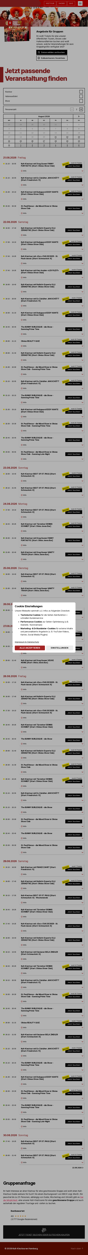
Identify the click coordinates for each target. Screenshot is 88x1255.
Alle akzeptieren (30, 648)
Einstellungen (59, 648)
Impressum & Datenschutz (27, 642)
